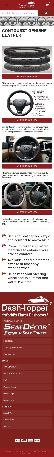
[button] (27, 13)
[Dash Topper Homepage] (27, 5)
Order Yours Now (28, 76)
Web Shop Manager (27, 454)
